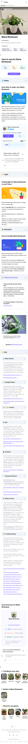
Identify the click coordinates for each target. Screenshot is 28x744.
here (18, 485)
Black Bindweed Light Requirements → (13, 398)
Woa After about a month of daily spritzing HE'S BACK (12, 336)
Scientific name (5, 49)
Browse (14, 344)
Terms (15, 741)
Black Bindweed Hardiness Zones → (12, 492)
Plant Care (3, 5)
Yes (20, 136)
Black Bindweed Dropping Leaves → (12, 576)
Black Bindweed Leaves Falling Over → (13, 585)
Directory (26, 741)
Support (1, 741)
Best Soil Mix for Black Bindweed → (12, 438)
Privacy (11, 741)
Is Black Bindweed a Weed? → (11, 494)
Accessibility (20, 741)
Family (21, 49)
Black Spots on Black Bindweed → (12, 581)
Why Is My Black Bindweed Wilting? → (13, 594)
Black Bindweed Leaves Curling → (12, 587)
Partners (6, 741)
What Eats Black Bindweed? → (11, 572)
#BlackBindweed (11, 278)
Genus (15, 49)
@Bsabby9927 (8, 8)
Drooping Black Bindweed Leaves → (12, 574)
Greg (18, 117)
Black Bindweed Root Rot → (10, 377)
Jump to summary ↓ (14, 73)
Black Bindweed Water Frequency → (12, 375)
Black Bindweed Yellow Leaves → (11, 589)
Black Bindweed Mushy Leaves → (12, 579)
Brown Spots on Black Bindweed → (12, 583)
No (8, 136)
